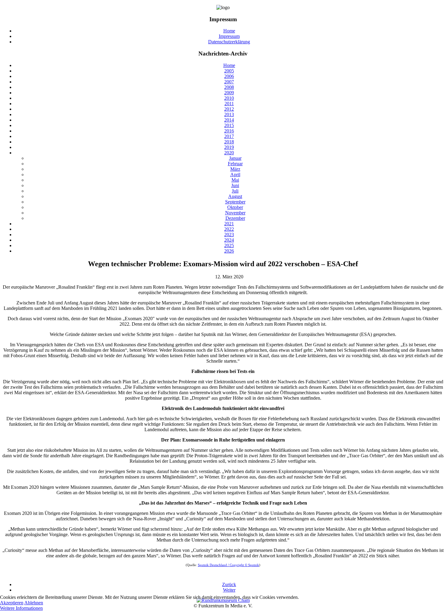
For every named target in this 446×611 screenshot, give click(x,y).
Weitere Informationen (21, 608)
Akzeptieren (11, 602)
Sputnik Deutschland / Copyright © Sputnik (228, 565)
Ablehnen (33, 602)
